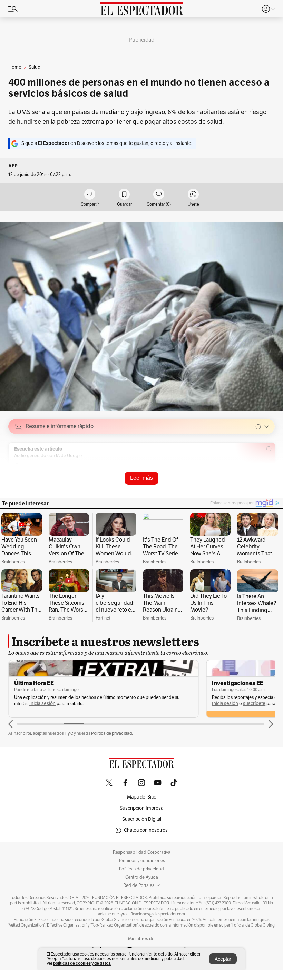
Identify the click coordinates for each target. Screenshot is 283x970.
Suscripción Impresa (141, 808)
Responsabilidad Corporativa (141, 852)
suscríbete (254, 703)
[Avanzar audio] (256, 476)
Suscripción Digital (141, 819)
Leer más (141, 478)
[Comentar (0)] (158, 195)
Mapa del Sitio (141, 797)
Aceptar (223, 959)
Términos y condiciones (141, 860)
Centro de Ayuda (141, 877)
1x (267, 475)
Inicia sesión (42, 703)
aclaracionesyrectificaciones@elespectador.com (141, 914)
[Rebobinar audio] (245, 476)
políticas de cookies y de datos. (82, 963)
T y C (69, 733)
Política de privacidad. (112, 733)
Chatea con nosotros (146, 830)
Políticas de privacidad (141, 869)
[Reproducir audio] (19, 466)
